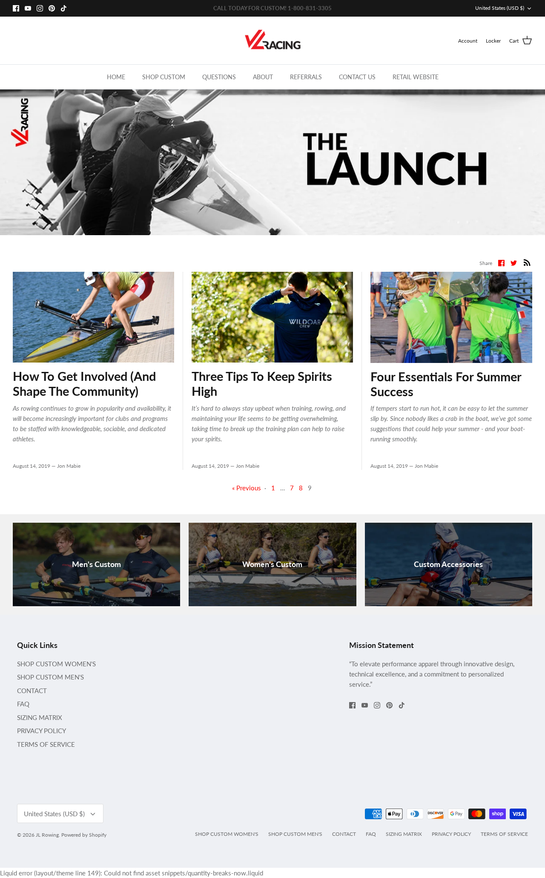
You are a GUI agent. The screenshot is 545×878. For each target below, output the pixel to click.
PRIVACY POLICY (41, 730)
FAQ (23, 704)
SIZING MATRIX (39, 717)
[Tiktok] (63, 8)
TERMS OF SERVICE (46, 744)
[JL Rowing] (273, 40)
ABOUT (263, 77)
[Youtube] (28, 8)
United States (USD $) (499, 8)
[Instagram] (40, 8)
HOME (116, 77)
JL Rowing (47, 835)
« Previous (246, 488)
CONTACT (32, 690)
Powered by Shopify (83, 835)
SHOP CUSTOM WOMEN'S (56, 664)
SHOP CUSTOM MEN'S (50, 677)
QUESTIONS (219, 77)
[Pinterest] (52, 8)
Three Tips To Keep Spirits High (262, 383)
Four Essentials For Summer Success (445, 384)
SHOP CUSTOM (163, 77)
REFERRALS (306, 77)
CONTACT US (357, 77)
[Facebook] (16, 8)
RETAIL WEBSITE (416, 77)
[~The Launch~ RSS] (527, 262)
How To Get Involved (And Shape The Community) (84, 383)
